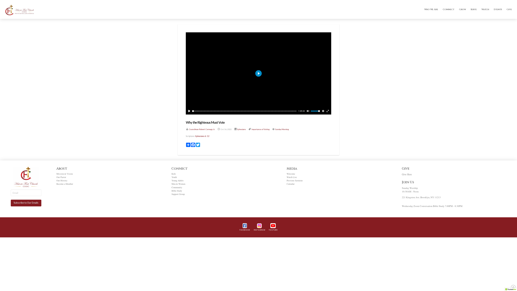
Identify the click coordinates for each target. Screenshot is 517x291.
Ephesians (241, 129)
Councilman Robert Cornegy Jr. (202, 129)
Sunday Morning (282, 129)
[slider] (244, 111)
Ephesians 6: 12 (202, 136)
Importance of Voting (260, 129)
